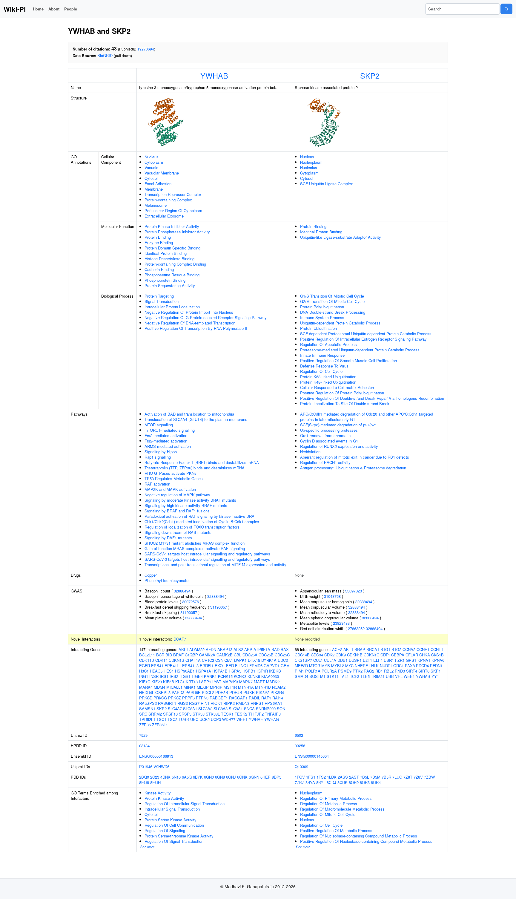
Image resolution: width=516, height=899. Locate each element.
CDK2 (329, 655)
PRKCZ (174, 698)
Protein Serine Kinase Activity (170, 820)
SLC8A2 (205, 708)
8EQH (155, 782)
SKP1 (436, 671)
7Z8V (418, 777)
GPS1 (411, 660)
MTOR (314, 665)
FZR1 (400, 660)
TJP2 (259, 714)
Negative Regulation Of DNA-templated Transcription (190, 323)
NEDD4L (146, 692)
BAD (275, 649)
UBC (194, 719)
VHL (399, 676)
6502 (299, 735)
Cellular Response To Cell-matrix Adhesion (337, 387)
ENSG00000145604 (312, 756)
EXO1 (220, 665)
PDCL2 (208, 692)
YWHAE (256, 719)
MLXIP (203, 687)
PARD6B (193, 692)
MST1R (230, 687)
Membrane (154, 189)
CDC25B (266, 655)
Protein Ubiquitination (318, 328)
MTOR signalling (159, 425)
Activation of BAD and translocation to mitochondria (189, 414)
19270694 (145, 48)
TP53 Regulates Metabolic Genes (174, 478)
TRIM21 (378, 676)
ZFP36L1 (160, 725)
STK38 (199, 714)
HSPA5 (235, 671)
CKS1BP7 (303, 660)
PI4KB (249, 692)
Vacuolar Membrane (162, 173)
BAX (285, 649)
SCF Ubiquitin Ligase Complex (326, 183)
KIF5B (168, 681)
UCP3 (216, 719)
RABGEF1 (219, 698)
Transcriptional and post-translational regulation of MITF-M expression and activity (215, 564)
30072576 (190, 601)
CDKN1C (371, 655)
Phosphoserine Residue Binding (172, 275)
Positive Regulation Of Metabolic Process (336, 830)
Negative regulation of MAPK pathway (177, 494)
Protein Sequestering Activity (170, 285)
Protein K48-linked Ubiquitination (328, 382)
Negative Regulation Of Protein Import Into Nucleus (189, 312)
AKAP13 (224, 649)
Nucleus (152, 157)
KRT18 (192, 681)
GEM (285, 665)
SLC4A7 (175, 708)
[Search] (506, 9)
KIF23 (156, 681)
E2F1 (367, 660)
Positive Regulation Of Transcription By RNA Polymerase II (196, 328)
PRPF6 (188, 698)
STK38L (213, 714)
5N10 (176, 777)
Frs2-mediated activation (166, 435)
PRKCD (145, 698)
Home (38, 9)
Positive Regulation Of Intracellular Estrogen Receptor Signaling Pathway (363, 339)
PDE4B (235, 692)
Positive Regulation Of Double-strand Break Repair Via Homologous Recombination (372, 398)
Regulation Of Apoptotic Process (328, 344)
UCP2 (204, 719)
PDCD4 (422, 665)
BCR (160, 655)
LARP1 (205, 681)
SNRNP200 (266, 708)
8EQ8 (144, 782)
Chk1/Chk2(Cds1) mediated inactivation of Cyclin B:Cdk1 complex (202, 521)
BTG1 (385, 649)
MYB (325, 665)
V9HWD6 (161, 766)
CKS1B (437, 655)
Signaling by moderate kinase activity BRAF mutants (190, 500)
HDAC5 (156, 671)
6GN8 (220, 777)
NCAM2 (278, 687)
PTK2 (358, 671)
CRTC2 (208, 660)
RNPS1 (257, 703)
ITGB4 (197, 676)
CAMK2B (224, 655)
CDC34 (317, 655)
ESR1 (389, 660)
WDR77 (228, 719)
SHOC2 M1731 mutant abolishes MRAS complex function (195, 543)
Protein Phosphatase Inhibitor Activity (177, 232)
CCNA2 (409, 649)
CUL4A (330, 660)
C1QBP (191, 655)
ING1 (143, 676)
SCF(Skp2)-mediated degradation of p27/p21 (338, 425)
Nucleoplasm (311, 162)
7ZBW (429, 777)
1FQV (300, 777)
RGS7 (194, 703)
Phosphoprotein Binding (165, 280)
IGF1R (262, 671)
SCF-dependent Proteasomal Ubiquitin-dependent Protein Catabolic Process (365, 333)
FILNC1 (241, 665)
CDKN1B (176, 660)
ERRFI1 (207, 665)
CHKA (424, 655)
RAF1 (266, 698)
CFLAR (412, 655)
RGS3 (182, 703)
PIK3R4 (277, 692)
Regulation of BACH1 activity (325, 462)
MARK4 (146, 687)
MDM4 (159, 687)
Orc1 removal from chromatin (325, 435)
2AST (354, 777)
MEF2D (301, 665)
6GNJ (231, 777)
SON (281, 708)
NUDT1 (386, 665)
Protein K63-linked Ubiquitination (328, 376)
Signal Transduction (162, 301)
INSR (154, 676)
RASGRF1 (167, 703)
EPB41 (157, 665)
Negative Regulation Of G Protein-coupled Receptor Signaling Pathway (206, 317)
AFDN (211, 649)
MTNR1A (246, 687)
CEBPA (397, 655)
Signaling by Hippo (161, 451)
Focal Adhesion (158, 183)
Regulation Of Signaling (165, 830)
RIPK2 (229, 703)
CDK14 (161, 660)
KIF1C (144, 681)
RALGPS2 (148, 703)
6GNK (242, 777)
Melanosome (156, 205)
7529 (143, 735)
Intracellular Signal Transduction (172, 809)
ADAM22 (197, 649)
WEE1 (242, 719)
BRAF (178, 655)
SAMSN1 (147, 708)
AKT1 (348, 649)
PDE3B (221, 692)
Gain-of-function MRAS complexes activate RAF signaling (195, 548)
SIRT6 (423, 671)
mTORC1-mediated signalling (170, 430)
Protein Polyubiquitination (322, 307)
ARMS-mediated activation (168, 446)
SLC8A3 (221, 708)
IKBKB (275, 671)
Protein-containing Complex (168, 200)
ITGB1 (185, 676)
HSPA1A (203, 671)
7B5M (375, 777)
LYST (216, 681)
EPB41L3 (190, 665)
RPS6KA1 (273, 703)
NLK (375, 665)
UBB (390, 676)
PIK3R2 (262, 692)
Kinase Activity (158, 793)
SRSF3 (185, 714)
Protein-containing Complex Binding (175, 264)
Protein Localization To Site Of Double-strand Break (344, 403)
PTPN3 (202, 698)
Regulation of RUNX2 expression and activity (339, 446)
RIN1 (205, 703)
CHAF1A (193, 660)
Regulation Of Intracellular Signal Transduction (185, 803)
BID (168, 655)
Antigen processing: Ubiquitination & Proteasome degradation (353, 468)
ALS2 (238, 649)
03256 (300, 745)
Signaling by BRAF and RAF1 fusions (177, 511)
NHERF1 (362, 665)
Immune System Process (322, 317)
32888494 (182, 591)
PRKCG (160, 698)
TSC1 (161, 719)
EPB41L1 (173, 665)
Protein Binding (158, 237)
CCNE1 (423, 649)
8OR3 (365, 782)
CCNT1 (437, 649)
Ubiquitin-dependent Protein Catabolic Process (340, 323)
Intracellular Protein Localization (172, 307)
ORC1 (398, 665)
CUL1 (318, 660)
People (70, 9)
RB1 (379, 671)
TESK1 (227, 714)
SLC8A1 (190, 708)
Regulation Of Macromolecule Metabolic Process (342, 809)
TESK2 (241, 714)
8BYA (310, 782)
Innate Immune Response (322, 355)
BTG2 (396, 649)
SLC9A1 (236, 708)
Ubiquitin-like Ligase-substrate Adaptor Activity (340, 237)
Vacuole (151, 167)
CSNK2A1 (224, 660)
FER (230, 665)
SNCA (249, 708)
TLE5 (365, 676)
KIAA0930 (270, 676)
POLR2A (329, 671)
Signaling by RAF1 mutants (168, 537)
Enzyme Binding (159, 242)
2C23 (154, 777)
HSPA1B (220, 671)
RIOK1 (216, 703)
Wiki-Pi (15, 9)
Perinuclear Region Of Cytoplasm (173, 210)
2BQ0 (144, 777)
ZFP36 (145, 725)
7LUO (397, 777)
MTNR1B (263, 687)
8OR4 (376, 782)
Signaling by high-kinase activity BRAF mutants (186, 505)
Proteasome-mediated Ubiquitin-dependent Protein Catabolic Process (360, 350)
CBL (237, 655)
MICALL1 (174, 687)
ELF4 (378, 660)
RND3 (400, 671)
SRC (143, 714)
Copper (151, 575)
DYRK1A (269, 660)
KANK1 (210, 676)
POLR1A (312, 671)
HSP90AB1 (185, 671)
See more (147, 846)
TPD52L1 (147, 719)
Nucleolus (308, 167)
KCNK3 (240, 676)
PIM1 (299, 671)
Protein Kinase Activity (164, 798)
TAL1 (344, 676)
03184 (144, 745)
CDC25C (282, 655)
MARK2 (273, 681)
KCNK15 (225, 676)
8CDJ (331, 782)
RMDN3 (242, 703)
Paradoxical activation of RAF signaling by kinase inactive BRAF (201, 516)
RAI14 (277, 698)
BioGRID (105, 55)
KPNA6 (437, 660)
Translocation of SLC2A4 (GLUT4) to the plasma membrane (196, 419)
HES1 (169, 671)
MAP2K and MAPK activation (170, 489)
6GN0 (209, 777)
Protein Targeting (159, 296)
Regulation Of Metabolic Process (328, 803)
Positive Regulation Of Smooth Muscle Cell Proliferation (348, 360)
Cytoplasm (154, 162)
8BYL (320, 782)
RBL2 (389, 671)
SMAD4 (301, 676)
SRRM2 (155, 714)
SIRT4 (411, 671)
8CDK (342, 782)
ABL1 (183, 649)
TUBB (184, 719)
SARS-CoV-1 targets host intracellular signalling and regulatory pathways (207, 554)
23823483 (341, 623)
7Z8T (407, 777)
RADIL (254, 698)
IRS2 (174, 676)
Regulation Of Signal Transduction (174, 841)
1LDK (332, 777)
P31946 (145, 766)
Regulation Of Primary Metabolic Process (336, 798)
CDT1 (385, 655)
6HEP (265, 777)
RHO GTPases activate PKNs (170, 473)
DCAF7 (179, 639)
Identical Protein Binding (166, 253)
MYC (349, 665)
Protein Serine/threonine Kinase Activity (179, 836)
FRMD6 (255, 665)
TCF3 (354, 676)
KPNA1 (423, 660)
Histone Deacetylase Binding (169, 258)
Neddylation (310, 451)
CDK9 (341, 655)
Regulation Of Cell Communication (174, 825)
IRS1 (164, 676)
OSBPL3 (163, 692)
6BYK (198, 777)
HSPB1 (248, 671)
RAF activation (157, 484)
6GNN (254, 777)
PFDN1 (436, 665)
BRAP (359, 649)
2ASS (343, 777)
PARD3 (178, 692)
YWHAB (214, 75)
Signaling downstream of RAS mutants (178, 532)
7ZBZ (299, 782)
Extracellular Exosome (164, 216)
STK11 (333, 676)
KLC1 (180, 681)
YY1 (435, 676)
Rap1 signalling (158, 457)
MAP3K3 (230, 681)
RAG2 (369, 671)
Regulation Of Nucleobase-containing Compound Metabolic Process (358, 836)
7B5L (364, 777)
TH (251, 714)
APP (248, 649)
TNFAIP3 (273, 714)
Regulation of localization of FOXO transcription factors (192, 527)
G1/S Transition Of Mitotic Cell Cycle (332, 296)
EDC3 (283, 660)
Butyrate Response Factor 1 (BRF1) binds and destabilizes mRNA (202, 462)
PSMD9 (344, 671)
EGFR (144, 665)
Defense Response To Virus (324, 366)
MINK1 (190, 687)
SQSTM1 (317, 676)
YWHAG (271, 719)
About (53, 9)
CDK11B (146, 660)
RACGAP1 (238, 698)
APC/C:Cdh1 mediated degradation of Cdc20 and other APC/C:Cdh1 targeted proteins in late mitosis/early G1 (366, 416)
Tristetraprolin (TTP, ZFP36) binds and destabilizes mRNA (195, 468)
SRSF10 (170, 714)
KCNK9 (254, 676)
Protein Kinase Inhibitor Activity (172, 226)
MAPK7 (246, 681)
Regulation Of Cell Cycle (321, 371)
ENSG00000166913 (156, 756)
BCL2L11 (147, 655)
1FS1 (310, 777)
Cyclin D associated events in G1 (329, 441)
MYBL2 (337, 665)
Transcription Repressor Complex (173, 194)
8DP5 (276, 777)
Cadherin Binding (159, 269)
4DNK (165, 777)
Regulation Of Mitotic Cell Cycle (327, 814)
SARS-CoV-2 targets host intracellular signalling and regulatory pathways (207, 559)
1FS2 (321, 777)
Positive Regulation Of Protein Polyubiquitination (342, 393)
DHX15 (254, 660)
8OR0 (354, 782)
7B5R (386, 777)
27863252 (356, 628)
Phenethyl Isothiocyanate (166, 580)
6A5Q (187, 777)
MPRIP (216, 687)
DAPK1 (240, 660)
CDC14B (302, 655)
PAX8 (410, 665)
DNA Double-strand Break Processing (332, 312)
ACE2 (337, 649)
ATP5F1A (262, 649)
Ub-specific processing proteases (329, 430)
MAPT (259, 681)
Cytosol (151, 178)
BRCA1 (372, 649)
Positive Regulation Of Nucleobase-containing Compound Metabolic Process (366, 841)
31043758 (332, 596)
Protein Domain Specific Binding (172, 248)
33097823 (353, 591)
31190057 (218, 607)
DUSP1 (355, 660)
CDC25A (249, 655)
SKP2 (370, 75)
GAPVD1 (272, 665)
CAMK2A (207, 655)
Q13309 (301, 766)
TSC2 (172, 719)
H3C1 (144, 671)
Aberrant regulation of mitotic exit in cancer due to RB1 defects (354, 457)
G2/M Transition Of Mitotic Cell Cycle (332, 301)
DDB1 (342, 660)
